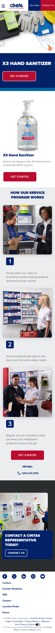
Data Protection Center (41, 618)
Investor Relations (12, 588)
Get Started (24, 178)
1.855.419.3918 (29, 473)
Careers (6, 600)
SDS (5, 594)
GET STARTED (19, 76)
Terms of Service (29, 629)
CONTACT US (16, 553)
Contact (48, 5)
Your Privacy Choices (25, 624)
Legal (8, 621)
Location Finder (10, 606)
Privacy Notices (32, 621)
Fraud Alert (18, 621)
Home (5, 612)
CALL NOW (34, 5)
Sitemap (45, 621)
